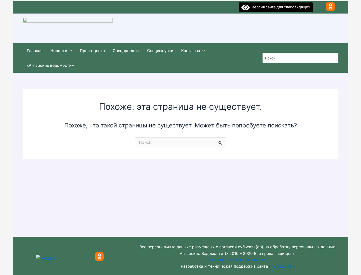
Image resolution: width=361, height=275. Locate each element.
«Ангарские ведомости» (50, 65)
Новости (58, 50)
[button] (69, 50)
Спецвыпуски (160, 50)
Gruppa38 (282, 266)
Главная (34, 50)
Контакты (190, 50)
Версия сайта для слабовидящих (280, 7)
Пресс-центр (92, 50)
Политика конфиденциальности (238, 259)
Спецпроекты (126, 50)
